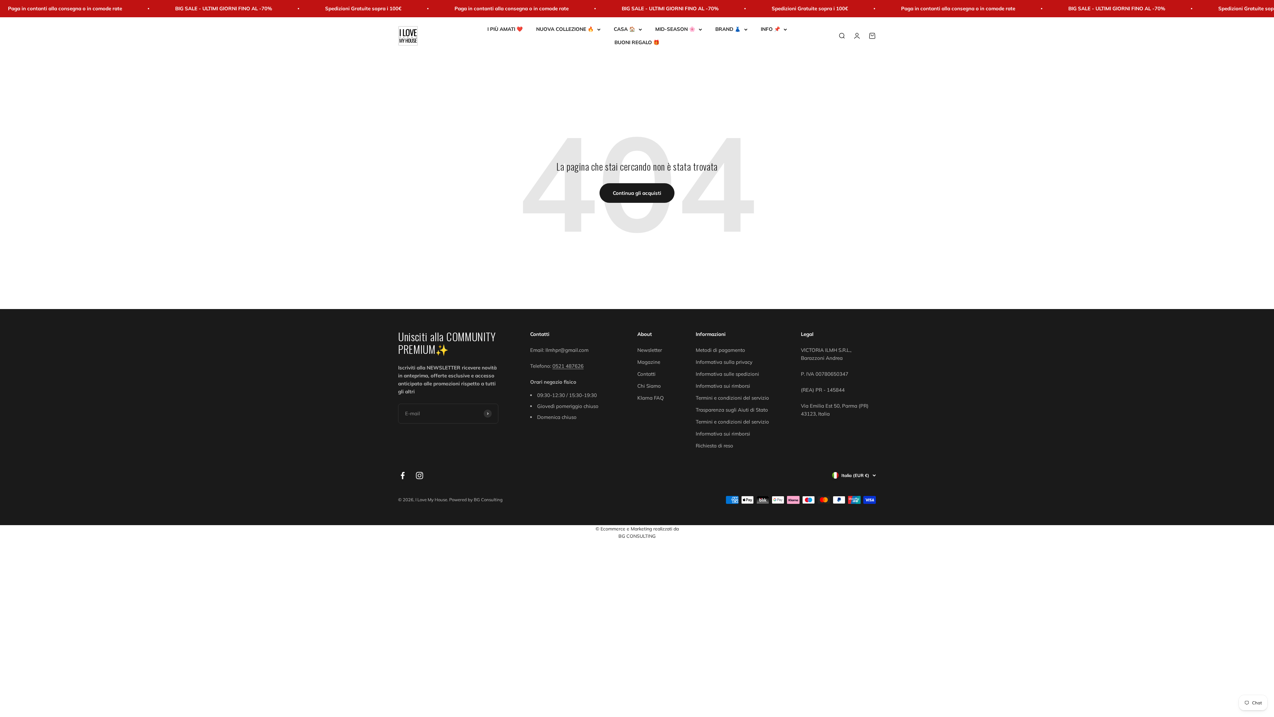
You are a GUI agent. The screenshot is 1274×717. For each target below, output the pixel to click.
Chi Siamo (649, 386)
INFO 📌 (770, 29)
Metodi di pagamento (720, 350)
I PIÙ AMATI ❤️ (505, 29)
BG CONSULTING (637, 536)
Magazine (648, 362)
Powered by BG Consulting (476, 499)
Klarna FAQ (650, 398)
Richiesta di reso (714, 445)
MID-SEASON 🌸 (675, 29)
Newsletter (649, 350)
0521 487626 (568, 366)
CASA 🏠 (624, 29)
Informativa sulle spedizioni (727, 374)
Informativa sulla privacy (724, 362)
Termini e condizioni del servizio (732, 398)
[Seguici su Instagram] (419, 475)
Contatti (646, 374)
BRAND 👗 (728, 29)
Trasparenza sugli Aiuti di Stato (732, 410)
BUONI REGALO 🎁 (637, 42)
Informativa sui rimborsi (723, 386)
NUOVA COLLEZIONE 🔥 (565, 29)
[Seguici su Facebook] (402, 475)
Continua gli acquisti (637, 193)
